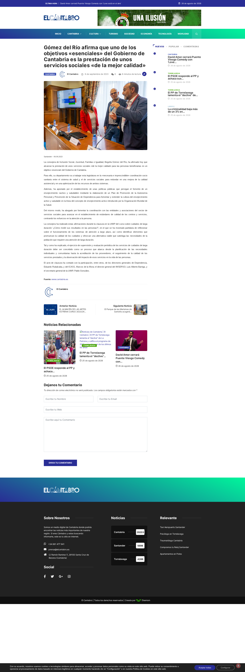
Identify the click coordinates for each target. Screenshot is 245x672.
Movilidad (183, 34)
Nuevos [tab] (159, 46)
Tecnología (165, 34)
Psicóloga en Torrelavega (171, 534)
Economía (146, 34)
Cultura (94, 34)
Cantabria (73, 34)
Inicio (58, 34)
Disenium (145, 600)
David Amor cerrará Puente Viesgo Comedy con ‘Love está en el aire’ (90, 3)
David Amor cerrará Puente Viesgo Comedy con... (130, 358)
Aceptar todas (205, 667)
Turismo (113, 34)
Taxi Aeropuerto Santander (172, 527)
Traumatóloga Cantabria (171, 540)
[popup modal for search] (196, 34)
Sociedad (129, 34)
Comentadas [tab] (191, 46)
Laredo (171, 106)
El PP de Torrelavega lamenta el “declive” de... (183, 94)
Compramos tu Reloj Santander (174, 547)
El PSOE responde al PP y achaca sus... (183, 77)
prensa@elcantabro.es (58, 549)
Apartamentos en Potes (171, 554)
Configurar (225, 667)
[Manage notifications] (238, 665)
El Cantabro (72, 74)
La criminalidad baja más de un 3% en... (183, 110)
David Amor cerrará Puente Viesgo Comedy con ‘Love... (184, 59)
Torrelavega (53, 361)
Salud (185, 43)
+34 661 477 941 (56, 544)
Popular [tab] (174, 46)
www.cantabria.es (59, 279)
